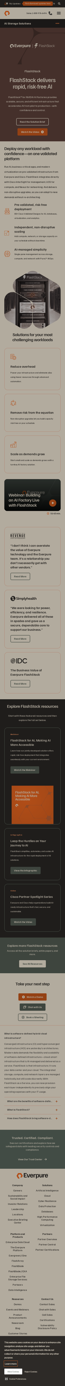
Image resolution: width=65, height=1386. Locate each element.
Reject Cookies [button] (31, 1371)
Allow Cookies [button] (13, 1371)
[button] (15, 1379)
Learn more (11, 1363)
